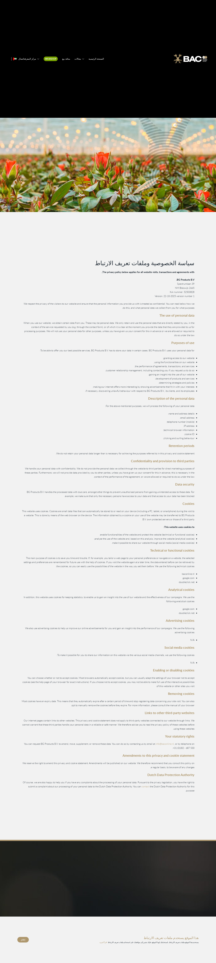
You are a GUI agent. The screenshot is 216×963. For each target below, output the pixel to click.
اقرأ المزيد (103, 942)
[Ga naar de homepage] (190, 59)
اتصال (21, 58)
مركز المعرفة (30, 58)
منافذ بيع (66, 58)
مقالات (77, 58)
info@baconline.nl (165, 743)
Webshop (50, 58)
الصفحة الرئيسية (96, 58)
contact (145, 786)
